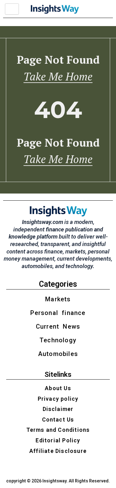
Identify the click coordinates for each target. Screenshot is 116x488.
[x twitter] (52, 466)
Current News (58, 326)
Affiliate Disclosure (58, 451)
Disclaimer (58, 409)
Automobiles (58, 354)
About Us (58, 388)
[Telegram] (74, 466)
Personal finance (57, 313)
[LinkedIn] (63, 466)
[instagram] (42, 466)
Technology (58, 340)
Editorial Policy (58, 440)
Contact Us (58, 419)
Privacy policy (58, 398)
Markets (58, 299)
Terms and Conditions (58, 429)
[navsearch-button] (99, 9)
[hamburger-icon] (12, 9)
